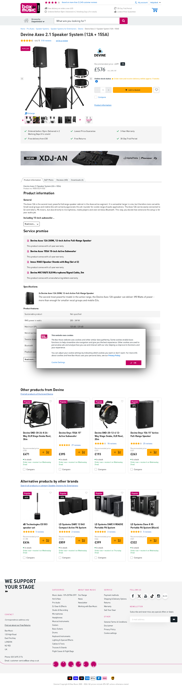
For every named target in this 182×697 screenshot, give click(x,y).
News (80, 599)
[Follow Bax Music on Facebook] (133, 596)
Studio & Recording (60, 610)
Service (108, 590)
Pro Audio (56, 602)
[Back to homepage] (26, 20)
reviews (46, 40)
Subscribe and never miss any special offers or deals (152, 611)
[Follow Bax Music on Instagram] (159, 596)
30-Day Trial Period (124, 8)
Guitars (55, 625)
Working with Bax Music (87, 606)
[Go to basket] (154, 8)
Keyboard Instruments (61, 636)
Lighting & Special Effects (62, 640)
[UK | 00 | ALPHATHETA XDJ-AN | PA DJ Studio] (91, 158)
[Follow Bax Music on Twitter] (139, 596)
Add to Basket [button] (134, 90)
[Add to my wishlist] (156, 89)
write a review (62, 40)
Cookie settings (110, 633)
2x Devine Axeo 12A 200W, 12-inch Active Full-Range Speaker (66, 293)
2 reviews (76, 531)
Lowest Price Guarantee (126, 12)
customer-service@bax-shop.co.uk (24, 660)
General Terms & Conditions (115, 622)
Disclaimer (108, 625)
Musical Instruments (60, 621)
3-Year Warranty (127, 131)
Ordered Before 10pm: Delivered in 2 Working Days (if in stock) (72, 12)
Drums (55, 632)
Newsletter (82, 602)
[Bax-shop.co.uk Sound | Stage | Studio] (30, 8)
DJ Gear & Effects (59, 606)
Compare (30, 469)
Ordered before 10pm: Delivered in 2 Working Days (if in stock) (44, 132)
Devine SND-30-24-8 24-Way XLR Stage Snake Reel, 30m (37, 435)
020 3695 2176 (17, 657)
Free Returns (80, 138)
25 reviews (147, 443)
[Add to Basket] (46, 452)
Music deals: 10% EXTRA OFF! (64, 595)
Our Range (82, 595)
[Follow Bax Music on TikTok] (152, 596)
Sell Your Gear (110, 610)
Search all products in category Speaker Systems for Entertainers (49, 485)
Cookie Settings (58, 362)
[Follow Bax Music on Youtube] (146, 596)
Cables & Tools (58, 643)
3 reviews (111, 531)
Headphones (57, 617)
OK (135, 363)
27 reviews (76, 445)
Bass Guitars (57, 628)
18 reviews (112, 443)
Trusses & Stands (59, 647)
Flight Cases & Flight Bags (63, 651)
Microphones (57, 614)
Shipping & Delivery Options (115, 599)
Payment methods (111, 595)
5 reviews (40, 531)
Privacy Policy (114, 355)
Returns (107, 602)
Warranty (107, 606)
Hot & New (56, 599)
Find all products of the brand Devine (37, 394)
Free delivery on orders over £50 (60, 8)
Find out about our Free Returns (18, 625)
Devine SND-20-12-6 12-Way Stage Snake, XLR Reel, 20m (109, 435)
